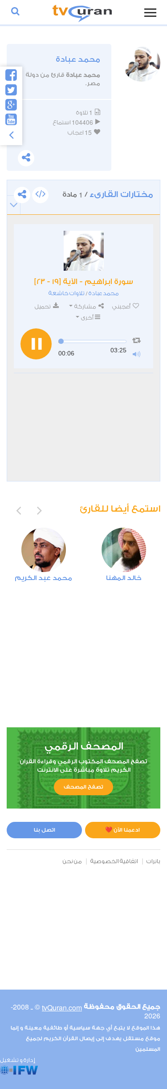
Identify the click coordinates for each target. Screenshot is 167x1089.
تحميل (43, 306)
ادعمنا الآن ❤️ (122, 830)
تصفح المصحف (83, 787)
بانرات (153, 861)
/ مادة (107, 194)
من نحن (72, 861)
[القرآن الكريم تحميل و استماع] (82, 12)
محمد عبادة (104, 293)
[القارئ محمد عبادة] (84, 251)
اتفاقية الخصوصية (114, 861)
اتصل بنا (44, 830)
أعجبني (121, 306)
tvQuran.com (62, 1007)
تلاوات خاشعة (67, 293)
